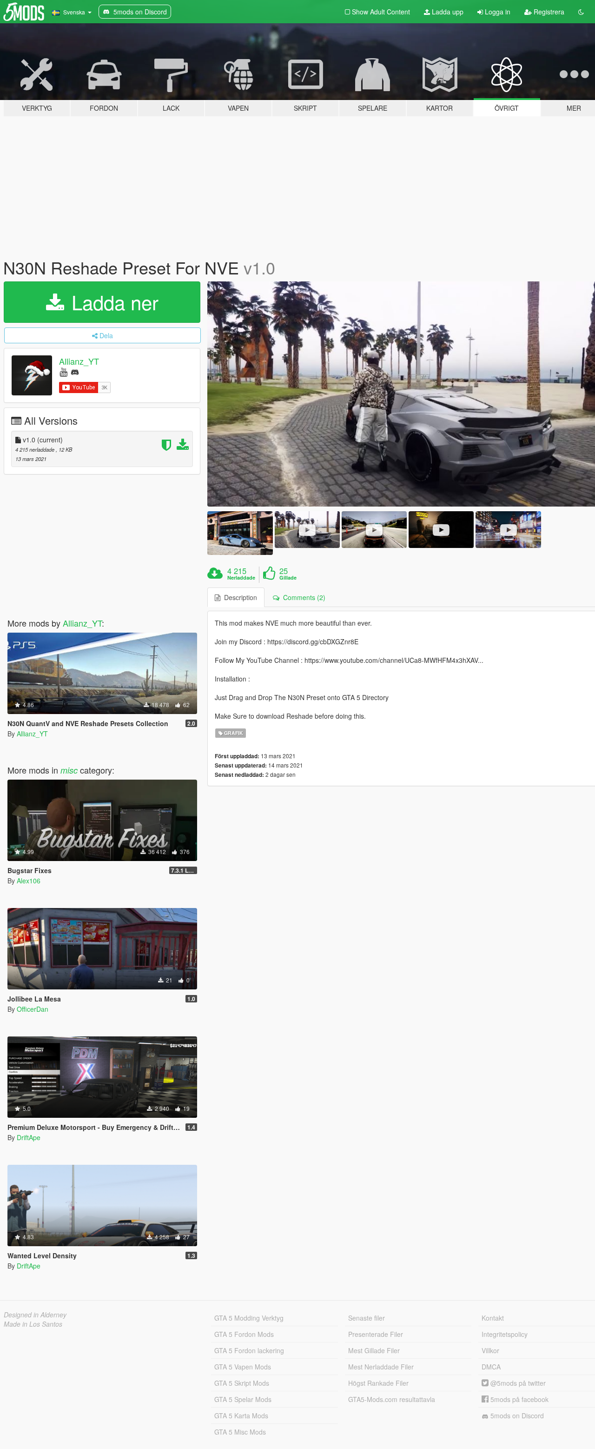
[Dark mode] (581, 11)
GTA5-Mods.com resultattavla (391, 1399)
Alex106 (28, 880)
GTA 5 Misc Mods (240, 1431)
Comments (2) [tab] (302, 597)
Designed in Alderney (35, 1314)
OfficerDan (32, 1009)
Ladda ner (112, 302)
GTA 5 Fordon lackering (249, 1350)
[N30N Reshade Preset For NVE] (239, 532)
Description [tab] (238, 597)
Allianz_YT (79, 361)
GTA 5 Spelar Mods (242, 1399)
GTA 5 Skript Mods (241, 1383)
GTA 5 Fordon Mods (244, 1334)
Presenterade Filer (375, 1334)
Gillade (288, 578)
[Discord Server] (75, 371)
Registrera (548, 11)
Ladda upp (446, 11)
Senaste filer (366, 1317)
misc (69, 770)
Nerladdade (241, 578)
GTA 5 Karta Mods (241, 1415)
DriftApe (28, 1137)
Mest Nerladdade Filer (381, 1366)
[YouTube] (63, 371)
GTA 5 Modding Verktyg (249, 1317)
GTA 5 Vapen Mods (242, 1366)
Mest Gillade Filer (374, 1350)
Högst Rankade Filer (378, 1383)
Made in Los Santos (33, 1324)
